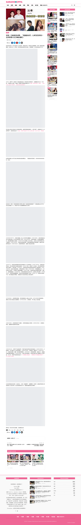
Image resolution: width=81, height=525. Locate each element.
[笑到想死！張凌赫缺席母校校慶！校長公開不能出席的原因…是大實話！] (38, 458)
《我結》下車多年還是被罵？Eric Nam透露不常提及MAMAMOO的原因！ (69, 19)
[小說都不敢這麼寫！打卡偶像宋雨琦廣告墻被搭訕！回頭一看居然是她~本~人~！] (32, 497)
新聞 (12, 5)
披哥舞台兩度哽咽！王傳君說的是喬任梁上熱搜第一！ (43, 487)
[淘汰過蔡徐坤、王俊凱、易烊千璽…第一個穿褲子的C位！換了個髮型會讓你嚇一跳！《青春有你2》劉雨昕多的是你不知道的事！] (62, 30)
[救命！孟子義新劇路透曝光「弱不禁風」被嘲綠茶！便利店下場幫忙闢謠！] (25, 458)
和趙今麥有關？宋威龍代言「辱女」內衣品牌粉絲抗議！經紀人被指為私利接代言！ (43, 501)
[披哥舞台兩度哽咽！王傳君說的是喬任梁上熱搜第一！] (32, 487)
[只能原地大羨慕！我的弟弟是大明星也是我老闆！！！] (62, 35)
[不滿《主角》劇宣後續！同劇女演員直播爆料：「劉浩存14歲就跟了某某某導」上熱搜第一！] (52, 69)
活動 (32, 5)
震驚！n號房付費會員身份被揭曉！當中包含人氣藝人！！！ (70, 13)
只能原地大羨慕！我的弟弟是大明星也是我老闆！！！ (69, 34)
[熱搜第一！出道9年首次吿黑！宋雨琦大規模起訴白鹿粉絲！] (52, 80)
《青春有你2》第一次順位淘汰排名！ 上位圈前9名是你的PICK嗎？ (70, 24)
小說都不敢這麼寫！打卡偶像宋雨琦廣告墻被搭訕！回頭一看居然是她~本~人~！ (43, 496)
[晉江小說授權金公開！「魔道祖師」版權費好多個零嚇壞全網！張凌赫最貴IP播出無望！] (32, 492)
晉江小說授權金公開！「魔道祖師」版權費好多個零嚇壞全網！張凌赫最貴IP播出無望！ (43, 491)
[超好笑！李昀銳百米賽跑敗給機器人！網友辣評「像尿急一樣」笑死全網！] (52, 26)
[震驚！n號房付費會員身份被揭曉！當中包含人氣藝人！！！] (62, 14)
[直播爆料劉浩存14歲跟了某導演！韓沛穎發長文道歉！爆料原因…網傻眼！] (52, 58)
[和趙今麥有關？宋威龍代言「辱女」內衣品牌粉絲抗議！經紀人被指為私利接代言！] (32, 501)
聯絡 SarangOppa (43, 5)
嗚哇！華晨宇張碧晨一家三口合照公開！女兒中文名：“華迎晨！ (31, 130)
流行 (54, 495)
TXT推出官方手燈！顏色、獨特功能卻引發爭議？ (70, 39)
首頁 (8, 5)
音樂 (24, 5)
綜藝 (20, 5)
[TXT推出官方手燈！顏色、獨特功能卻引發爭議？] (62, 40)
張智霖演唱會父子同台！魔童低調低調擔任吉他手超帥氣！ (43, 482)
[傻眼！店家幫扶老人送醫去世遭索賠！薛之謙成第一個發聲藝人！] (52, 15)
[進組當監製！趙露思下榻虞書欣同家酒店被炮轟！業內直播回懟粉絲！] (52, 90)
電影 (28, 5)
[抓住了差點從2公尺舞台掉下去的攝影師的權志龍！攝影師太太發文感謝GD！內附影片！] (52, 47)
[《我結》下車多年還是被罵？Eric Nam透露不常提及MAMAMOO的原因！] (62, 20)
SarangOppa (73, 522)
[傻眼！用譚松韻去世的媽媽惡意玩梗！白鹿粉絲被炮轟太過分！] (13, 458)
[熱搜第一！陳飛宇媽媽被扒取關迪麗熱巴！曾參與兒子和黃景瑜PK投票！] (52, 36)
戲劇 (16, 5)
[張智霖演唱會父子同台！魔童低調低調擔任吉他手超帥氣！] (32, 483)
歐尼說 (36, 5)
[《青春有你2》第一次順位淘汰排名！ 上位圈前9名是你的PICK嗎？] (62, 25)
